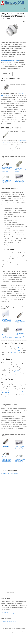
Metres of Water (17, 351)
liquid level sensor (13, 591)
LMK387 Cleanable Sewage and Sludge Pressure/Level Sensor (20, 181)
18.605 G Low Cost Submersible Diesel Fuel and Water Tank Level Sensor (6, 321)
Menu (25, 9)
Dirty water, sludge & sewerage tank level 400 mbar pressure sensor (7, 336)
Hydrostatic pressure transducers (10, 60)
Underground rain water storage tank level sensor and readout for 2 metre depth (7, 169)
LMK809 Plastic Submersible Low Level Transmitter (20, 170)
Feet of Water (14, 353)
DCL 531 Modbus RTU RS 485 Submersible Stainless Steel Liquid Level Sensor (20, 335)
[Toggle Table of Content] (9, 74)
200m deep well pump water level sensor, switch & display (7, 181)
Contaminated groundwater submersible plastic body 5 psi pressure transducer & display (6, 459)
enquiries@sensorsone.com (8, 621)
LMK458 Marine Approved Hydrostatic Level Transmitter (20, 321)
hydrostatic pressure (17, 347)
